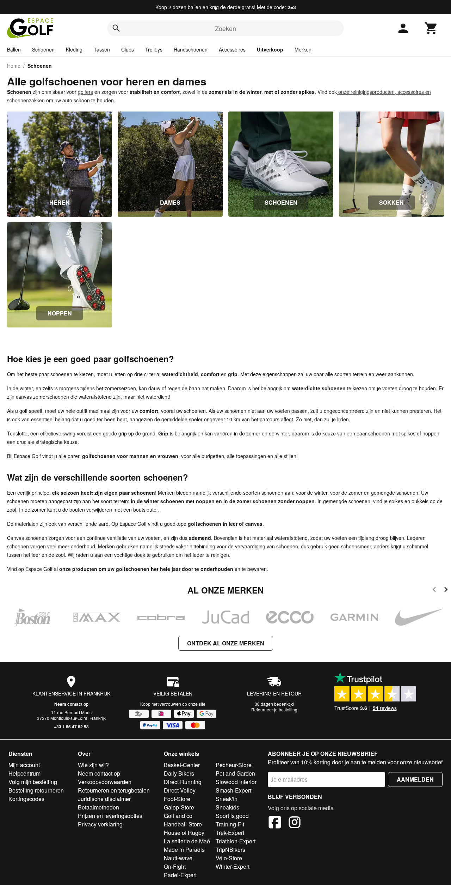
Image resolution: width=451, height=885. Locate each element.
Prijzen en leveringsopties (110, 816)
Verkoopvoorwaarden (104, 782)
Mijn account (24, 765)
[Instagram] (295, 823)
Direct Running (183, 782)
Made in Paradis (184, 849)
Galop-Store (179, 807)
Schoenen (43, 49)
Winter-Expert (232, 866)
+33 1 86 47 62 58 (71, 726)
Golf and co (178, 816)
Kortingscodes (26, 799)
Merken (303, 49)
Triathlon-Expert (235, 841)
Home (13, 65)
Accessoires (232, 49)
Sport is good (232, 816)
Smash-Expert (233, 790)
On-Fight (175, 866)
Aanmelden (415, 779)
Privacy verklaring (100, 824)
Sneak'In (226, 799)
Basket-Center (182, 765)
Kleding (74, 49)
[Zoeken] (116, 28)
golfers (85, 91)
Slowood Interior (236, 782)
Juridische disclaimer (104, 799)
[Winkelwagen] (431, 28)
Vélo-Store (229, 858)
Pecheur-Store (234, 765)
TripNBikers (230, 849)
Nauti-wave (178, 858)
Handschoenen (191, 49)
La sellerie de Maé (187, 841)
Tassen (102, 49)
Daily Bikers (179, 773)
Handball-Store (183, 824)
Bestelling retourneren (36, 790)
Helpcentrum (24, 773)
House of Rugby (184, 833)
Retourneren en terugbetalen (114, 790)
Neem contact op (71, 704)
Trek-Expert (230, 833)
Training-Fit (230, 824)
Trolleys (153, 49)
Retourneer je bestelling (274, 709)
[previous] (434, 590)
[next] (446, 590)
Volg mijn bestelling (32, 782)
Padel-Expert (180, 875)
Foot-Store (177, 799)
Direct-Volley (180, 790)
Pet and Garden (235, 773)
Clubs (127, 49)
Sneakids (227, 807)
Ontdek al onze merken (225, 643)
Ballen (14, 49)
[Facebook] (275, 823)
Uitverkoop (270, 49)
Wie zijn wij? (93, 765)
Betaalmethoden (98, 807)
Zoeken (225, 28)
